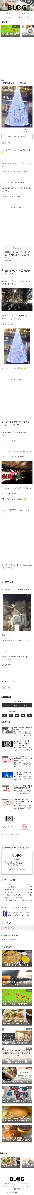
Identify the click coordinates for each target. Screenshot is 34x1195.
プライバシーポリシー (8, 1186)
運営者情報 (17, 1189)
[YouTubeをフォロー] (17, 715)
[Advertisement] (17, 58)
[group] (10, 31)
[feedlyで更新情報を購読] (23, 715)
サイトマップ (25, 1183)
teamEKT (17, 859)
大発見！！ (9, 260)
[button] (30, 31)
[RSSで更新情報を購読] (29, 715)
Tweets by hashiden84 (9, 939)
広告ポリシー (9, 1183)
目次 (14, 248)
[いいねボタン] (4, 142)
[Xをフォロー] (11, 715)
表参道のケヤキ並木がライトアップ (17, 252)
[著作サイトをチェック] (4, 715)
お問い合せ (25, 1186)
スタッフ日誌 (7, 697)
